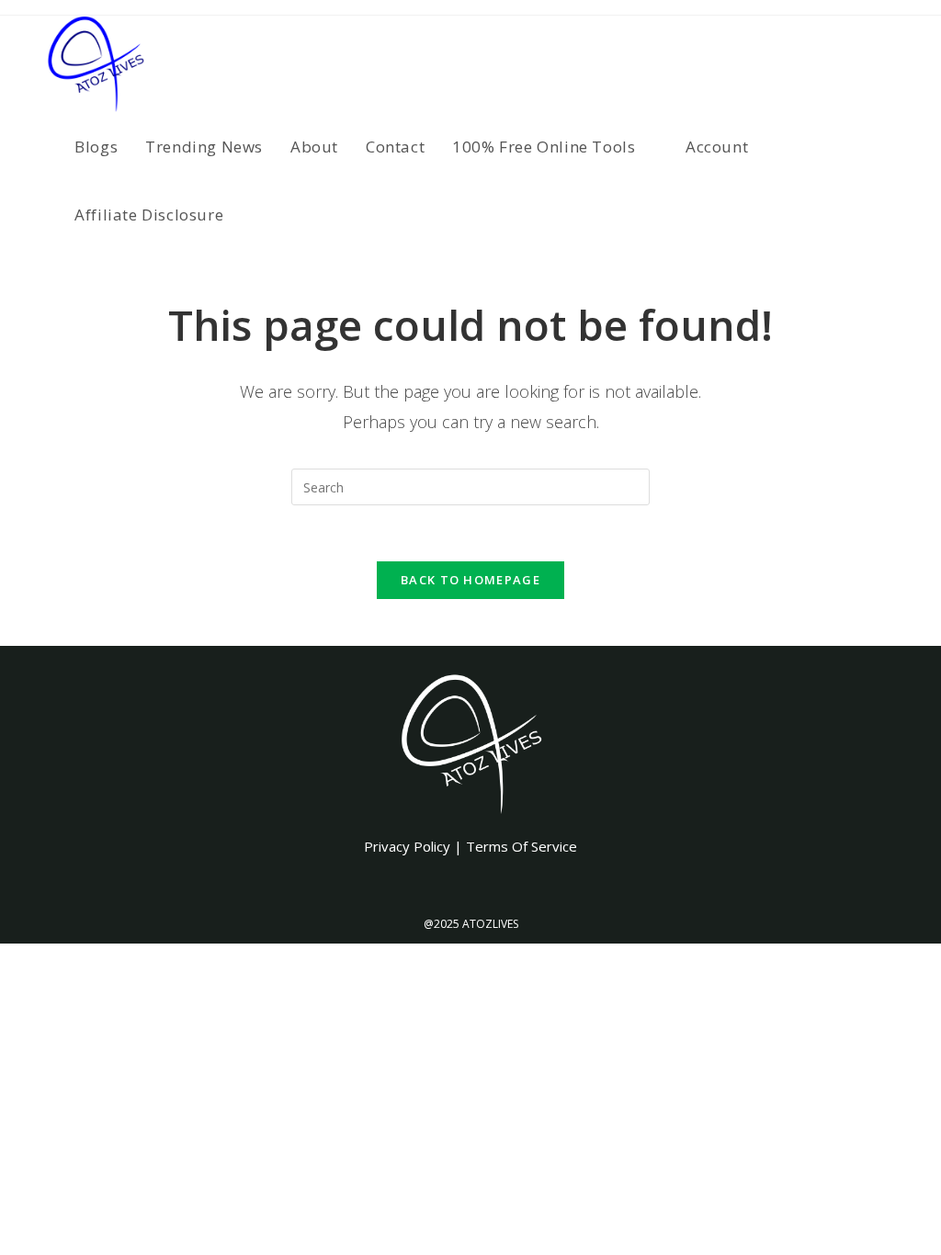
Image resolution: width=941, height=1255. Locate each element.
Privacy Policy (407, 846)
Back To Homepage (470, 579)
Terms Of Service (521, 846)
